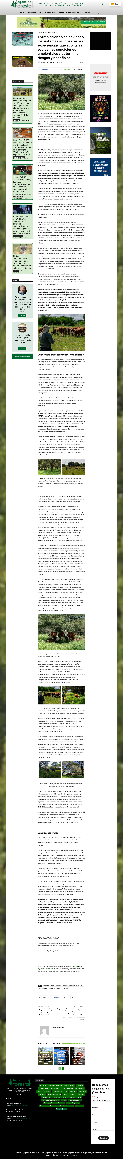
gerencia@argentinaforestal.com (20, 1105)
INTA (82, 985)
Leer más (22, 315)
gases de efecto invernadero (71, 985)
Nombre (95, 1107)
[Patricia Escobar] (39, 62)
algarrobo (46, 985)
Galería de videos (18, 196)
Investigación (53, 33)
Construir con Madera (19, 157)
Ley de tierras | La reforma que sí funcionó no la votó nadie (22, 339)
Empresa (95, 1129)
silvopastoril (52, 988)
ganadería (58, 985)
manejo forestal (43, 988)
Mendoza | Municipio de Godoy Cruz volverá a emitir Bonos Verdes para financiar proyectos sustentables (61, 1057)
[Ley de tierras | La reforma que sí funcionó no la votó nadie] (22, 328)
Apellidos (95, 1115)
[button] (97, 13)
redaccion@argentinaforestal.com (21, 1118)
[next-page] (63, 1068)
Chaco (52, 985)
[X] (102, 4)
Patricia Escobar (25, 120)
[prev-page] (59, 1068)
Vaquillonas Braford (62, 988)
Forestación (17, 120)
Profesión (95, 1122)
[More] (72, 997)
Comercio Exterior (77, 1043)
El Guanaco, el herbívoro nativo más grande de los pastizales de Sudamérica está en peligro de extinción (22, 262)
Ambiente (16, 270)
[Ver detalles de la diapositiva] (61, 22)
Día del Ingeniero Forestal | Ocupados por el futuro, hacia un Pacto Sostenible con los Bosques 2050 (22, 303)
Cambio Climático (61, 1048)
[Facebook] (98, 4)
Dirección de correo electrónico (102, 1100)
